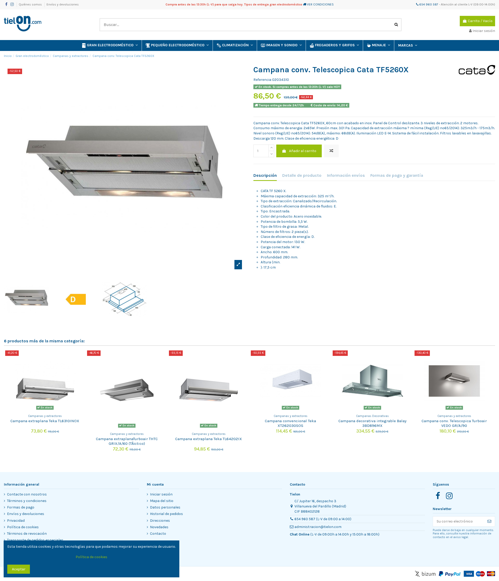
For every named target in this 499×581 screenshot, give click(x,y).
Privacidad (16, 520)
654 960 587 (428, 4)
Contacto (158, 533)
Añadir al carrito (302, 151)
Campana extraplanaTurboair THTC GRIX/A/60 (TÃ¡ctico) (127, 441)
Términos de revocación (27, 533)
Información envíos (346, 175)
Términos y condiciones (27, 501)
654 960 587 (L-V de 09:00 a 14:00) (322, 519)
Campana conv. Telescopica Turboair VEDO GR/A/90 (454, 423)
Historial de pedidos (166, 514)
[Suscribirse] (489, 521)
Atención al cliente (454, 4)
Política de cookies (23, 527)
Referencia (262, 79)
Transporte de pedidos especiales (35, 540)
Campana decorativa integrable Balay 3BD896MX (372, 423)
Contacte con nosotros (27, 494)
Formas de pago (20, 507)
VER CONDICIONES (320, 4)
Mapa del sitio (161, 501)
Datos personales (165, 507)
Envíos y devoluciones (63, 4)
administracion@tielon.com (318, 527)
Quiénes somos (31, 4)
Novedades (159, 527)
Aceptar (18, 569)
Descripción (265, 175)
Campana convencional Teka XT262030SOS (290, 423)
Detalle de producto (301, 175)
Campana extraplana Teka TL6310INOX (44, 421)
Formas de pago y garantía (396, 175)
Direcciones (160, 520)
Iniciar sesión (161, 494)
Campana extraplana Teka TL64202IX (208, 438)
